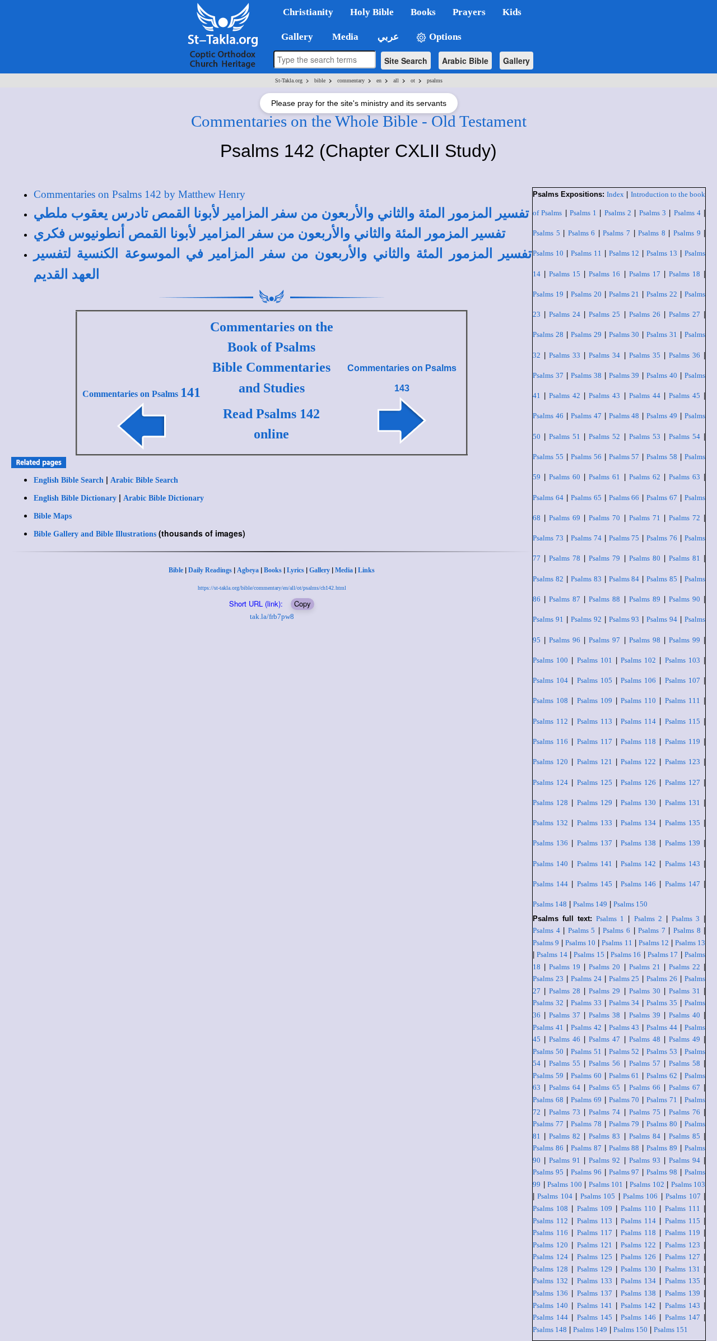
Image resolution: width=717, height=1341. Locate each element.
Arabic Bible (465, 60)
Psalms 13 (661, 253)
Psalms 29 (586, 334)
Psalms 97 (604, 640)
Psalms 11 (586, 253)
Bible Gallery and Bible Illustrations (95, 534)
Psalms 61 (604, 477)
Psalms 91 (548, 619)
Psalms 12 (624, 253)
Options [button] (444, 36)
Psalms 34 (604, 355)
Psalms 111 (682, 700)
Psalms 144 (550, 884)
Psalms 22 (661, 294)
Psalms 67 (661, 497)
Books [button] (423, 12)
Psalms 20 (586, 294)
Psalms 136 (550, 843)
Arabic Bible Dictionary (163, 498)
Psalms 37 (548, 375)
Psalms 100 (550, 660)
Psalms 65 (586, 497)
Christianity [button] (308, 12)
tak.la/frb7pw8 (272, 616)
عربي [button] (387, 36)
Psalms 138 (638, 843)
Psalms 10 (548, 253)
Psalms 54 (684, 436)
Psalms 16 (604, 274)
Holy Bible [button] (372, 12)
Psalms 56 (586, 456)
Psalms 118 (638, 741)
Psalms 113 (594, 721)
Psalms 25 (604, 314)
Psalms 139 (682, 843)
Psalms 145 (594, 884)
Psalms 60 (564, 477)
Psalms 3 (652, 213)
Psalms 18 (684, 274)
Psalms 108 (550, 700)
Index (615, 194)
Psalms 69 (564, 518)
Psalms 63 (684, 477)
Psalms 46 (548, 415)
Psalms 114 (638, 721)
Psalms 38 (586, 375)
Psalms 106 (638, 680)
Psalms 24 (564, 314)
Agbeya (248, 570)
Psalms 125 (594, 782)
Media (344, 570)
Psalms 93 (624, 619)
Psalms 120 (550, 761)
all (396, 80)
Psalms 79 (604, 558)
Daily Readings (210, 570)
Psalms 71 (644, 518)
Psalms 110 (638, 700)
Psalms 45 (684, 395)
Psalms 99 (684, 640)
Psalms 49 (661, 415)
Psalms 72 (684, 518)
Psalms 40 (661, 375)
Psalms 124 (550, 782)
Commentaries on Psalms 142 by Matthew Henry (139, 194)
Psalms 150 (630, 904)
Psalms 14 (552, 954)
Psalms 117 (594, 741)
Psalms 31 (661, 334)
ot (413, 80)
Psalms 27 (684, 314)
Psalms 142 (638, 863)
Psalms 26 (644, 314)
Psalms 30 (624, 334)
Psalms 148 (550, 904)
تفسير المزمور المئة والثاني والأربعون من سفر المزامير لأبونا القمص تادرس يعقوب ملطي (281, 213)
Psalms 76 (661, 538)
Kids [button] (512, 12)
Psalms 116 (550, 741)
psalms (435, 80)
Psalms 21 (624, 294)
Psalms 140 (550, 863)
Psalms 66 (624, 497)
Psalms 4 (687, 213)
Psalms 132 (550, 823)
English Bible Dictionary (75, 498)
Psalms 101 (594, 660)
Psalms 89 (644, 599)
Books (273, 570)
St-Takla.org (288, 80)
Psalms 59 (548, 1075)
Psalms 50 (548, 1051)
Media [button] (344, 36)
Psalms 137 (594, 843)
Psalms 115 (682, 721)
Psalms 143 (682, 863)
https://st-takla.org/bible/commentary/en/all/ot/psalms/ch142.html (272, 588)
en (378, 80)
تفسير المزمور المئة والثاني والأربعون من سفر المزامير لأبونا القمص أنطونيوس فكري (270, 233)
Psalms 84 (624, 579)
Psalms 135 (682, 823)
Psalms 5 (546, 233)
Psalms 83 (586, 579)
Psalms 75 (624, 538)
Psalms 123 (682, 761)
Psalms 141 (594, 863)
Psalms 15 (564, 274)
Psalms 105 (594, 680)
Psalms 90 (684, 599)
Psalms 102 (638, 660)
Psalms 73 (548, 538)
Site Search (405, 60)
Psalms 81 (684, 558)
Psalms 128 (550, 802)
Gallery (516, 60)
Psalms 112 (550, 721)
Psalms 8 (651, 233)
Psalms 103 (682, 660)
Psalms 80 (644, 558)
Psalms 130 (638, 802)
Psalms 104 (550, 680)
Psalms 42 (564, 395)
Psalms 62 (644, 477)
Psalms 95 (548, 1172)
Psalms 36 (684, 355)
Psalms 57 (624, 456)
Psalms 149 (590, 904)
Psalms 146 (638, 884)
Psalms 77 (548, 1124)
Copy (302, 603)
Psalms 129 (594, 802)
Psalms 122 (638, 761)
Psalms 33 (564, 355)
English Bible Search (69, 480)
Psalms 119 (682, 741)
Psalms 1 (583, 213)
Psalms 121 (594, 761)
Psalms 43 (604, 395)
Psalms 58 (661, 456)
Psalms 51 (564, 436)
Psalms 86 (548, 1148)
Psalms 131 (682, 802)
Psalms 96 (564, 640)
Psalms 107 (682, 680)
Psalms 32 (548, 1002)
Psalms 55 (548, 456)
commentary (351, 80)
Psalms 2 (617, 213)
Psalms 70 (604, 518)
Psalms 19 (548, 294)
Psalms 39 (624, 375)
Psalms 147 (682, 884)
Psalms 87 (564, 599)
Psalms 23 (548, 978)
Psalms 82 (548, 579)
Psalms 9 (687, 233)
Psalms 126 (638, 782)
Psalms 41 (548, 1027)
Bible (176, 570)
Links (366, 570)
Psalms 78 (564, 558)
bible (319, 80)
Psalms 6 (581, 233)
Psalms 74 (586, 538)
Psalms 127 (682, 782)
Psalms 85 (661, 579)
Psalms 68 (548, 1099)
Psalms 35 (644, 355)
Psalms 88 (604, 599)
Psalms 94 (661, 619)
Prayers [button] (469, 12)
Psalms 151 (671, 1329)
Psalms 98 (644, 640)
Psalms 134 (638, 823)
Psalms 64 (548, 497)
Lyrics (295, 570)
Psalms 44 (644, 395)
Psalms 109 (594, 700)
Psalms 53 (644, 436)
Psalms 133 (594, 823)
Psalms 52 (604, 436)
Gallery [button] (293, 36)
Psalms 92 (586, 619)
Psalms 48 (624, 415)
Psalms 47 (586, 415)
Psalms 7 (616, 233)
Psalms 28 (548, 334)
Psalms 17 (644, 274)
